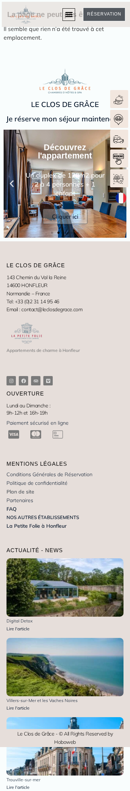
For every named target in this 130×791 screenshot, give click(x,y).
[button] (68, 14)
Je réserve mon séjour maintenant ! (65, 118)
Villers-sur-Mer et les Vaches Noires (42, 700)
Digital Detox (19, 621)
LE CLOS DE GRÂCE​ (65, 104)
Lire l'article (18, 628)
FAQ (11, 509)
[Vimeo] (48, 380)
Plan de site (20, 491)
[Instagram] (11, 380)
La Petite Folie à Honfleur (36, 526)
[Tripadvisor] (35, 380)
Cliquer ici (65, 216)
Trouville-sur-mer (23, 779)
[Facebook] (23, 380)
